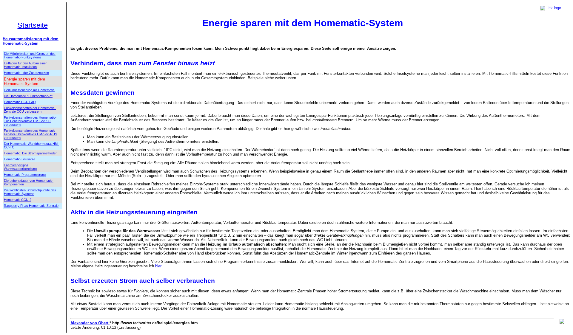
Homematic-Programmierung (25, 174)
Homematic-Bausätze (19, 159)
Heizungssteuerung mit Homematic (29, 90)
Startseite (33, 25)
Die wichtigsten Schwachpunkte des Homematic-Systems (30, 192)
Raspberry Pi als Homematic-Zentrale (31, 205)
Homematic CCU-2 (17, 199)
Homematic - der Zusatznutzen (26, 73)
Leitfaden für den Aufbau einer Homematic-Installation (25, 65)
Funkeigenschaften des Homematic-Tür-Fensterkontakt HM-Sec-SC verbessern (30, 121)
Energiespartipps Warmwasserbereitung (20, 166)
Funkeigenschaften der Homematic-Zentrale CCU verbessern (30, 109)
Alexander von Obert (90, 323)
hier (158, 266)
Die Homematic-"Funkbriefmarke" (28, 96)
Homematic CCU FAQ (20, 102)
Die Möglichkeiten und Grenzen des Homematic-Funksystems (30, 55)
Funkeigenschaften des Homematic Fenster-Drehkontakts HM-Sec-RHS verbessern (30, 134)
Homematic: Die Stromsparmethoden (30, 153)
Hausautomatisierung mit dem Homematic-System (30, 41)
